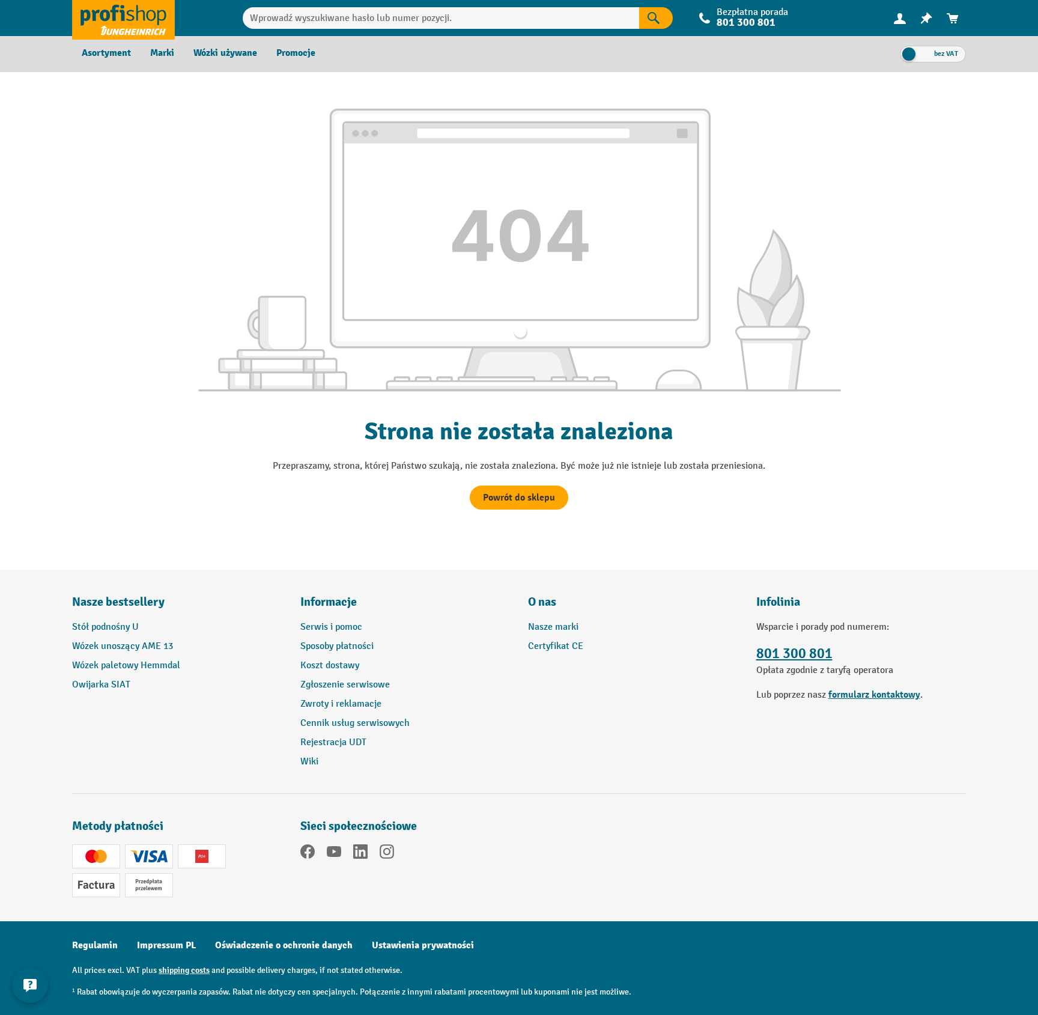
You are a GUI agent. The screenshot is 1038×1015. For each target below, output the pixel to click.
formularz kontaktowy (874, 695)
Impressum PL (166, 945)
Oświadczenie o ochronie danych (284, 945)
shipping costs (184, 970)
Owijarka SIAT (101, 684)
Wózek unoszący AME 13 (122, 646)
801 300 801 (794, 653)
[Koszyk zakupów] (952, 18)
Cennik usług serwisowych (355, 723)
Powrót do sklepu (519, 498)
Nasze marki (553, 627)
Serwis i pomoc (331, 627)
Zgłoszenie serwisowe (345, 684)
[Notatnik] (926, 18)
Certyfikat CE (555, 646)
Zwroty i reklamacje (340, 704)
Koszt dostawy (329, 665)
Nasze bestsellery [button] (118, 601)
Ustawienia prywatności (423, 945)
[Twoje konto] (900, 18)
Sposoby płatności (337, 646)
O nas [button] (542, 601)
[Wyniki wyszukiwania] (656, 18)
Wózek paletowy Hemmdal (126, 665)
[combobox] (441, 18)
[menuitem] (900, 18)
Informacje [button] (328, 601)
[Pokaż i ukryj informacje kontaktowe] (30, 985)
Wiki (309, 761)
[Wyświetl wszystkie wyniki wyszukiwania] (123, 18)
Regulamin (95, 945)
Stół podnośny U (105, 627)
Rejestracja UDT (333, 742)
